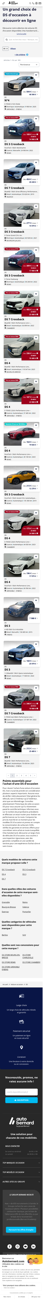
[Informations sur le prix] (37, 94)
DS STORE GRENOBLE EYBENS (11, 968)
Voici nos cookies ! (9, 1288)
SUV (24, 935)
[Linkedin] (33, 1246)
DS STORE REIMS (9, 962)
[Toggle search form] (30, 3)
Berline (5, 935)
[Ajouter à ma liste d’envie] (36, 75)
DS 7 (4, 879)
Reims (25, 902)
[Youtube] (25, 1246)
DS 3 (24, 874)
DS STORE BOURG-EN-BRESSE (11, 956)
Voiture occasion (17, 984)
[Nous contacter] (40, 3)
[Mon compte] (36, 3)
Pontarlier (26, 912)
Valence (25, 907)
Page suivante (36, 776)
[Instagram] (17, 1246)
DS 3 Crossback (28, 869)
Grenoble (6, 902)
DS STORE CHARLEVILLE (27, 956)
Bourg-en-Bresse (9, 907)
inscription (22, 1100)
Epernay (5, 912)
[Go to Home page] (13, 3)
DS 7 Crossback (8, 869)
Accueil (5, 984)
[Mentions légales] (37, 91)
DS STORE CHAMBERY (31, 962)
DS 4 (4, 874)
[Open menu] (3, 3)
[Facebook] (9, 1246)
